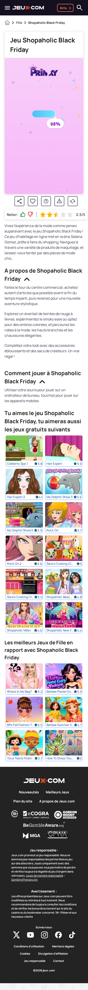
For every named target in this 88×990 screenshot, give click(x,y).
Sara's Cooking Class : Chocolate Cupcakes (20, 597)
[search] (79, 8)
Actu (63, 8)
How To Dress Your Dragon (60, 758)
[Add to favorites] (32, 201)
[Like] (22, 214)
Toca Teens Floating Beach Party (20, 758)
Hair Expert (54, 464)
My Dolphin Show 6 (20, 530)
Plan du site (22, 801)
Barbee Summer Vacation (60, 725)
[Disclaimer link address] (36, 815)
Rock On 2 (14, 564)
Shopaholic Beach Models (60, 597)
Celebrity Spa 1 (17, 464)
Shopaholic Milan (19, 630)
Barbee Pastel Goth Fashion (60, 691)
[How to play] (46, 201)
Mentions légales (63, 946)
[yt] (30, 935)
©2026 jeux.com (44, 970)
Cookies (25, 953)
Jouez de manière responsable (44, 876)
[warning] (59, 201)
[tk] (72, 934)
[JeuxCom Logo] (28, 7)
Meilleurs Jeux (57, 792)
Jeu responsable (34, 961)
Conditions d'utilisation (29, 946)
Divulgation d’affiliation (53, 953)
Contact (58, 961)
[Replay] (72, 201)
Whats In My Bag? (19, 691)
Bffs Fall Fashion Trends (20, 725)
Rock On (52, 530)
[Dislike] (30, 214)
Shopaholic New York (60, 630)
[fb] (58, 934)
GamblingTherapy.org (24, 880)
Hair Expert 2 (16, 497)
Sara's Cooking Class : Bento (60, 564)
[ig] (44, 934)
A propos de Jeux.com (57, 801)
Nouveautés (29, 792)
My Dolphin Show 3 (59, 497)
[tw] (16, 934)
